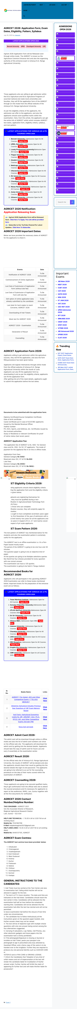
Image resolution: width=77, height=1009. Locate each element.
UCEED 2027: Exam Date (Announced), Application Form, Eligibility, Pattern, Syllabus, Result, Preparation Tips (66, 364)
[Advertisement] (26, 80)
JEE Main (52, 5)
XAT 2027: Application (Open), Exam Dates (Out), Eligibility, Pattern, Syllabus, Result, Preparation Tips (66, 354)
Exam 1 (8, 1002)
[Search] (72, 202)
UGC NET (64, 5)
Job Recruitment (29, 5)
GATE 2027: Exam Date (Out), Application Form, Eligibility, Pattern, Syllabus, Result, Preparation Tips (66, 359)
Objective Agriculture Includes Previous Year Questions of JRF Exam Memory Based (26, 708)
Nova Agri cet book (26, 727)
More (25, 10)
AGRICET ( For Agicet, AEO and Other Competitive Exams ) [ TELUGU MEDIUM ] (26, 699)
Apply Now (23, 141)
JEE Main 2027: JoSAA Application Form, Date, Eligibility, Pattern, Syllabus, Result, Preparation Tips (66, 368)
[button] (24, 16)
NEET (41, 5)
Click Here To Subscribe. (22, 227)
